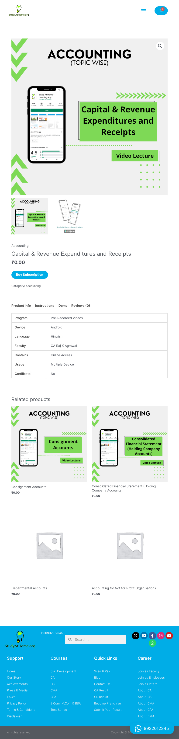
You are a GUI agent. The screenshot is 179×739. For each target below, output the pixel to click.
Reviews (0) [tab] (80, 305)
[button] (144, 10)
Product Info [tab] (21, 305)
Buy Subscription (29, 274)
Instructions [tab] (44, 305)
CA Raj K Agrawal (64, 346)
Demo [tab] (63, 305)
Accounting (19, 245)
